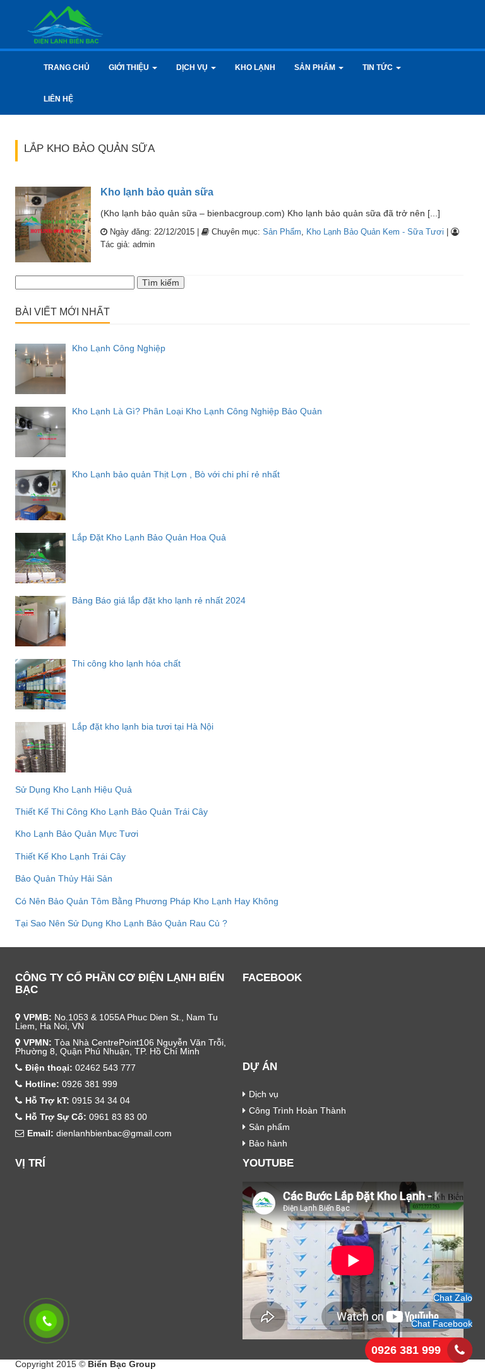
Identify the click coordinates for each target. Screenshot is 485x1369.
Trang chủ (67, 67)
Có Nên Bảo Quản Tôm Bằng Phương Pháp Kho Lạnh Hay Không (146, 901)
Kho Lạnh (255, 67)
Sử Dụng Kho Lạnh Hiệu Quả (73, 789)
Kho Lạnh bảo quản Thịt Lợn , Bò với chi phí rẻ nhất (176, 474)
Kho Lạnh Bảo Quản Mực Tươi (76, 834)
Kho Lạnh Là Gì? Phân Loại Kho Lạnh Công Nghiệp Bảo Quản (197, 411)
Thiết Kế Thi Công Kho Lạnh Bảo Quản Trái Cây (111, 812)
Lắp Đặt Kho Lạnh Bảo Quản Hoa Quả (149, 537)
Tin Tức (378, 67)
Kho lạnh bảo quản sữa (156, 192)
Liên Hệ (58, 99)
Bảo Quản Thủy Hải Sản (63, 878)
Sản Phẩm (315, 67)
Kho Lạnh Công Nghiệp (118, 348)
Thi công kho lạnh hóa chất (126, 663)
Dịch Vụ (193, 67)
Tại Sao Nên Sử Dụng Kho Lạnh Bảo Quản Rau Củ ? (121, 923)
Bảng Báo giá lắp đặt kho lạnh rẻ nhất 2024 (159, 600)
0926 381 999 (406, 1350)
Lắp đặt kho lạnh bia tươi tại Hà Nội (142, 726)
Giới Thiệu (130, 67)
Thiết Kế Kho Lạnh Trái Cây (70, 856)
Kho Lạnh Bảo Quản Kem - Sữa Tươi (375, 231)
